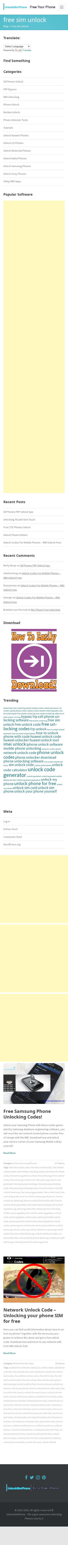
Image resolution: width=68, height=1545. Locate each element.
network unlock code (19, 752)
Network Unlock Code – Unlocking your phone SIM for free (33, 1315)
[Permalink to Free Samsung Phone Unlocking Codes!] (34, 1083)
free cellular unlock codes (26, 1375)
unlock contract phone (21, 1429)
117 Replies (59, 1163)
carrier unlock (46, 1367)
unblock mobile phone (23, 1425)
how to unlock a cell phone (50, 1384)
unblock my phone (44, 1425)
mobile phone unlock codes (49, 1396)
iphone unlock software (44, 744)
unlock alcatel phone (43, 765)
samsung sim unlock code (22, 1225)
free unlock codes (45, 1380)
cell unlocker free (21, 1371)
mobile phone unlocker (14, 1400)
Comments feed (12, 836)
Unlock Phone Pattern (15, 535)
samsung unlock (11, 1229)
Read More (9, 1153)
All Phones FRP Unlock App (18, 511)
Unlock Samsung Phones (17, 166)
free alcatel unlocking (38, 720)
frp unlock (38, 729)
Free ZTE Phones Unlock (17, 527)
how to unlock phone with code (39, 1200)
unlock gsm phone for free (46, 1429)
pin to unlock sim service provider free (33, 1413)
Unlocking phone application (28, 780)
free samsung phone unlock (23, 1175)
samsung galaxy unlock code (22, 1217)
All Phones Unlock (13, 81)
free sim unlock (46, 1188)
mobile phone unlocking (22, 748)
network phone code (37, 1400)
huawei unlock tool (44, 740)
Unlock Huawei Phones (16, 135)
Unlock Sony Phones (14, 173)
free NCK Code (46, 1375)
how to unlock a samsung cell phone (37, 1196)
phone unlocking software (23, 761)
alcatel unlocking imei (30, 713)
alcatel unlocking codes (49, 711)
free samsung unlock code (22, 1179)
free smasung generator (31, 1192)
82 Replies (60, 1363)
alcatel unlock (33, 711)
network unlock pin (21, 1409)
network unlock (21, 1404)
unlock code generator (29, 772)
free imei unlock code (19, 1167)
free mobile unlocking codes (30, 1171)
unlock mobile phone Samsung (33, 1237)
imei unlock (14, 744)
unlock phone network (50, 1438)
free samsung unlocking (25, 1184)
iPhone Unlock (11, 104)
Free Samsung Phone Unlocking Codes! (27, 1114)
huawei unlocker (16, 740)
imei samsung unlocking (38, 1204)
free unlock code (28, 724)
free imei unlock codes (41, 1167)
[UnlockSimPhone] (30, 6)
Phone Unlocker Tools (15, 120)
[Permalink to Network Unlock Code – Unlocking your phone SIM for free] (34, 1279)
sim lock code (19, 1417)
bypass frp (29, 716)
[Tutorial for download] (34, 660)
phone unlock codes (42, 1409)
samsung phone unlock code (23, 1221)
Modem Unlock (11, 112)
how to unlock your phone (22, 1396)
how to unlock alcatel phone (23, 733)
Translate (26, 50)
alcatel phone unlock (18, 711)
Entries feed (10, 829)
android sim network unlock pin (24, 1367)
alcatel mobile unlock (35, 708)
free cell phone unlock (40, 1371)
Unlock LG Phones (13, 143)
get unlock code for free (24, 1384)
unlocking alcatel (34, 776)
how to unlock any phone (15, 1388)
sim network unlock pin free (25, 1421)
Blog (5, 26)
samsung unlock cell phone (33, 1229)
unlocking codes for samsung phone (30, 1242)
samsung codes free (26, 1208)
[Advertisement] (34, 347)
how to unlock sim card (28, 1392)
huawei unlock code (45, 736)
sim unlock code (21, 764)
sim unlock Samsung (24, 1233)
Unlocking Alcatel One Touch (19, 519)
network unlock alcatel (51, 749)
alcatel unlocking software (51, 713)
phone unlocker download (35, 757)
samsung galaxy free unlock (23, 1213)
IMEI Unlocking (11, 97)
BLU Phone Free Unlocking (45, 609)
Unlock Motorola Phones (17, 150)
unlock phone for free (35, 783)
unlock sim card (25, 787)
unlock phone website (14, 1442)
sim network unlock (36, 1417)
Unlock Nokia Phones (15, 158)
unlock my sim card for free (39, 1433)
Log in (6, 821)
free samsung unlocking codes (23, 1188)
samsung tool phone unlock (49, 1225)
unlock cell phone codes (46, 1233)
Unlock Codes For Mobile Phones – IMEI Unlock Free (32, 542)
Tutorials (8, 127)
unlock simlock (49, 1442)
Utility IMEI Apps (12, 181)
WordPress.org (12, 844)
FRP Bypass (10, 89)
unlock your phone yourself (35, 791)
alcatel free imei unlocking (14, 708)
